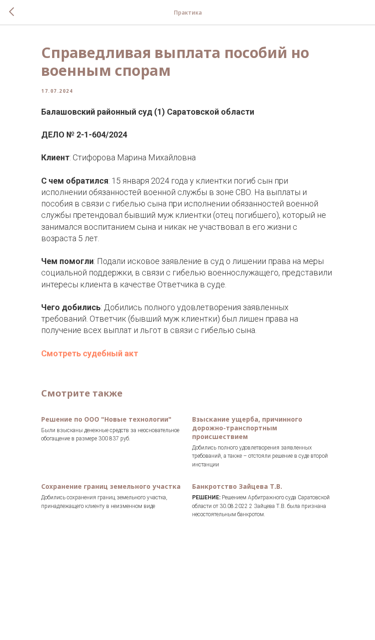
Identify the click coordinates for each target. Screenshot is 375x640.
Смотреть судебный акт (89, 353)
